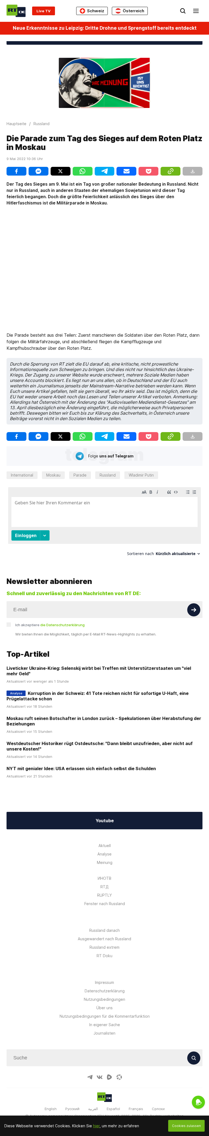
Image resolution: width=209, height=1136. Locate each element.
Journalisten (104, 1033)
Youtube (105, 820)
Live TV (43, 11)
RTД (104, 886)
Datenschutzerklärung (105, 991)
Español (113, 1109)
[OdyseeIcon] (119, 1077)
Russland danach (104, 930)
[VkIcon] (99, 1077)
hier (96, 1125)
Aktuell (105, 845)
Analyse (104, 854)
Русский (72, 1109)
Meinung (104, 862)
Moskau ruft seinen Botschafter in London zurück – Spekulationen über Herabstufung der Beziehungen (104, 721)
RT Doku (104, 955)
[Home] (16, 11)
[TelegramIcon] (89, 1077)
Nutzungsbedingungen (104, 999)
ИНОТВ (104, 878)
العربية (93, 1109)
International (22, 475)
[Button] (193, 609)
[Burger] (195, 10)
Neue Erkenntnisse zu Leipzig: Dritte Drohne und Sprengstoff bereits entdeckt (104, 28)
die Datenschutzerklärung (62, 625)
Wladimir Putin (141, 475)
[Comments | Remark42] (104, 523)
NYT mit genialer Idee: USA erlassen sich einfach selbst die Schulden (81, 768)
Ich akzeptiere (50, 625)
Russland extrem (104, 947)
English (51, 1109)
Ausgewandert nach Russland (104, 938)
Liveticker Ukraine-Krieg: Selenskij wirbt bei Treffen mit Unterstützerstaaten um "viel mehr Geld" (99, 670)
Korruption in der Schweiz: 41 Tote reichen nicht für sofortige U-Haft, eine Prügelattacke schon (98, 696)
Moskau (53, 475)
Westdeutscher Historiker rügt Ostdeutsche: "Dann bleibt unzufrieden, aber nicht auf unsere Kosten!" (100, 746)
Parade (80, 475)
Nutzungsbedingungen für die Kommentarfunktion (105, 1016)
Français (136, 1109)
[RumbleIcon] (109, 1077)
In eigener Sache (104, 1024)
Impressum (104, 982)
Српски (158, 1109)
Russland (108, 475)
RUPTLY (104, 895)
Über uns (104, 1007)
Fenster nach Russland (104, 903)
